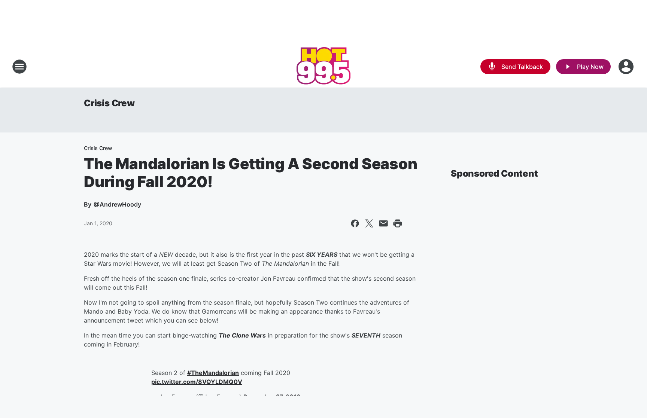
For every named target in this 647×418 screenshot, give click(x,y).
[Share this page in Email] (383, 223)
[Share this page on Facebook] (355, 223)
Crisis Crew (109, 103)
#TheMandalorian (213, 372)
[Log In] (627, 66)
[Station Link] (323, 66)
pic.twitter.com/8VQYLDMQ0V (196, 381)
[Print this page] (397, 223)
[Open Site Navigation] (19, 66)
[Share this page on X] (369, 223)
